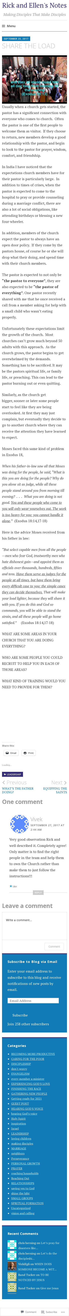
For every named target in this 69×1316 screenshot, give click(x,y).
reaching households (24, 1173)
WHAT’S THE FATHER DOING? (17, 786)
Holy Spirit (18, 1119)
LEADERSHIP (14, 774)
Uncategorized (21, 1208)
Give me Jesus (49, 1288)
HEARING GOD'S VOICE (27, 1109)
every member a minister (27, 1079)
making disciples (22, 1143)
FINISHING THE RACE (26, 1089)
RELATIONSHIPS (22, 1183)
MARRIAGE (18, 1148)
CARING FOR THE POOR (27, 1059)
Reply (38, 892)
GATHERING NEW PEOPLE (29, 1094)
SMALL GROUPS (22, 1198)
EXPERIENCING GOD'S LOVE (30, 1084)
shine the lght (20, 1193)
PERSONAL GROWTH (25, 1163)
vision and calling (22, 1213)
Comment (54, 946)
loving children (21, 1139)
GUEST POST (20, 1104)
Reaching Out (20, 1178)
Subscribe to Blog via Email (32, 961)
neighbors (17, 1153)
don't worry (19, 1069)
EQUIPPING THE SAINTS (55, 786)
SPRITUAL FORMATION (27, 1203)
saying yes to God (22, 1188)
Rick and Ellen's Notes (34, 5)
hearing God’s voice (24, 1114)
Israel (15, 1128)
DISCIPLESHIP (21, 1064)
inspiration (18, 1123)
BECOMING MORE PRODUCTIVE (33, 1054)
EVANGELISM (20, 1074)
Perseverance (20, 1158)
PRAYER (16, 1168)
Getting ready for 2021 (26, 1099)
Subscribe (20, 1015)
